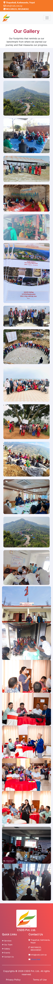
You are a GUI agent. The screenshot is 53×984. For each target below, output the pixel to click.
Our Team (8, 945)
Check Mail (35, 959)
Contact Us (9, 957)
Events (7, 953)
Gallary (7, 949)
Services (7, 941)
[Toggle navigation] (47, 18)
